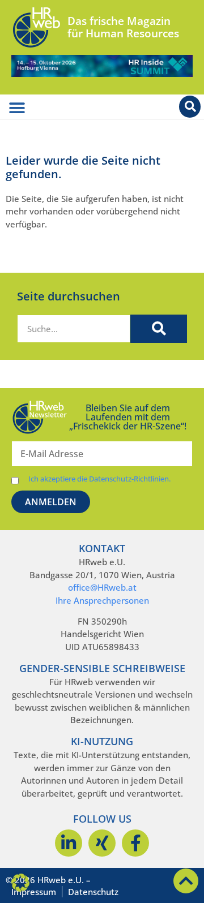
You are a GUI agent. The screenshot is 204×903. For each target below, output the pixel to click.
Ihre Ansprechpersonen (102, 600)
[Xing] (102, 843)
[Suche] (158, 329)
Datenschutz (93, 891)
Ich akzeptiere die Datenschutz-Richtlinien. (99, 479)
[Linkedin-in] (68, 843)
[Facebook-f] (135, 843)
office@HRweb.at (102, 587)
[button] (20, 882)
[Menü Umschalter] (17, 108)
